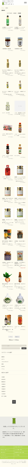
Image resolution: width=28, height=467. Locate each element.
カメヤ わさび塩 (6, 112)
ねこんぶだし (17, 155)
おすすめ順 (9, 13)
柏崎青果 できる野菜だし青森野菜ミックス (20, 263)
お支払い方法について (18, 446)
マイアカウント (3, 455)
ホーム (3, 8)
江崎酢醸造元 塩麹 (18, 48)
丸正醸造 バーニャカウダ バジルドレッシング (7, 28)
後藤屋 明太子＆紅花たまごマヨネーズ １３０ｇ (7, 199)
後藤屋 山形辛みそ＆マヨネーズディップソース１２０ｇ (20, 199)
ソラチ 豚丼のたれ (6, 177)
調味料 (7, 8)
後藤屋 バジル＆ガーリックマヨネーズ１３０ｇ (20, 220)
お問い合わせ (3, 452)
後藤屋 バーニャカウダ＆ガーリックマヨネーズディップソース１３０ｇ (20, 178)
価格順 (14, 13)
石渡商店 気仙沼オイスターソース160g (7, 263)
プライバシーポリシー (4, 457)
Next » (17, 336)
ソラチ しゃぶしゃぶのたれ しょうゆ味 (7, 156)
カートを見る (17, 455)
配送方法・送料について (5, 449)
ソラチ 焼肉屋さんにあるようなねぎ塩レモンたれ (20, 113)
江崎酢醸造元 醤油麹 (6, 48)
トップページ (3, 446)
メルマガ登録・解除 (18, 449)
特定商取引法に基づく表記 (19, 452)
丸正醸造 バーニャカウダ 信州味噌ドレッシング (20, 28)
